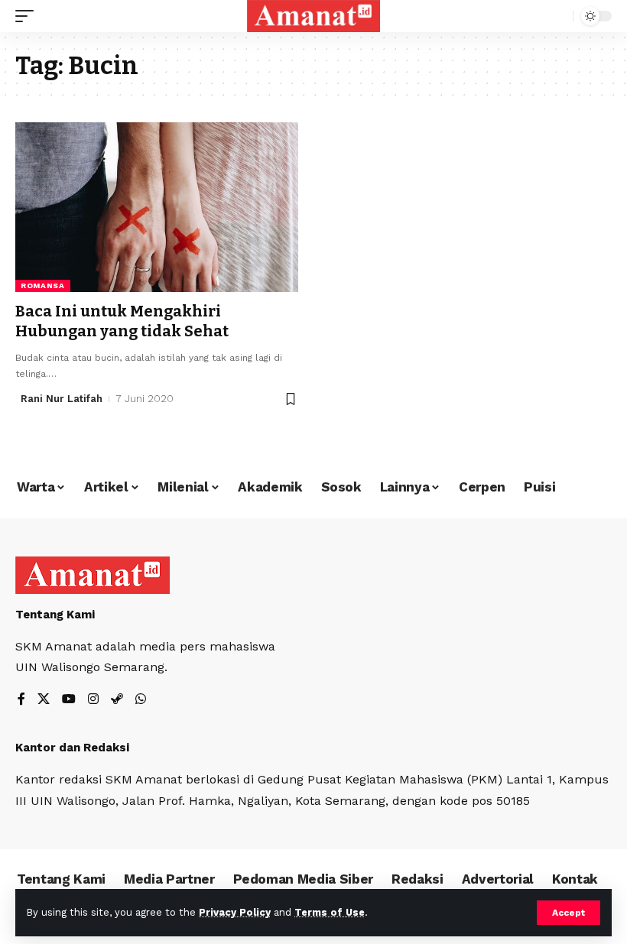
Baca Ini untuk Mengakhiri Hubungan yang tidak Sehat (122, 321)
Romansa (43, 285)
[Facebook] (21, 700)
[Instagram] (93, 700)
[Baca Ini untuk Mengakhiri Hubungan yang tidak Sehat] (156, 207)
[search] (557, 16)
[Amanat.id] (314, 16)
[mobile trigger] (28, 16)
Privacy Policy (235, 912)
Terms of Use (329, 912)
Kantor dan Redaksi (72, 747)
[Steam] (117, 700)
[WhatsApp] (140, 700)
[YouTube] (69, 700)
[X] (43, 700)
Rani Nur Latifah (61, 398)
